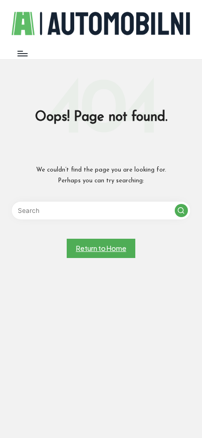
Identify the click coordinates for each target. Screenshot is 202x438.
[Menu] (22, 53)
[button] (181, 210)
